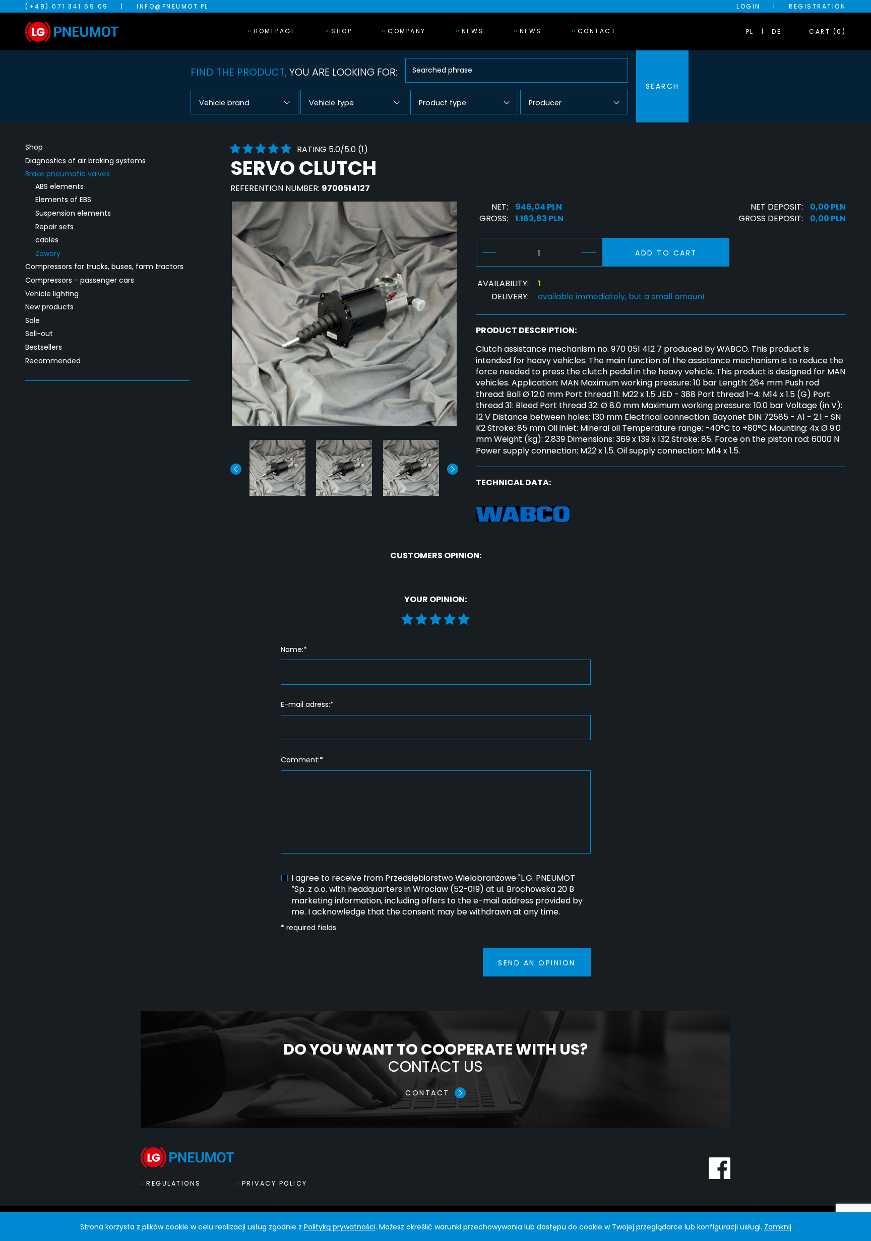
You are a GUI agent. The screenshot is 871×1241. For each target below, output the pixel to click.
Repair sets (54, 227)
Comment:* (302, 760)
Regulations (173, 1183)
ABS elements (59, 186)
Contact (597, 31)
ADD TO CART (666, 253)
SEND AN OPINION (537, 963)
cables (46, 240)
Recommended (53, 361)
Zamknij (777, 1227)
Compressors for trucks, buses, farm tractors (104, 267)
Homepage (274, 31)
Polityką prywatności (340, 1227)
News (473, 31)
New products (49, 307)
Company (407, 31)
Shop (341, 31)
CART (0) (827, 31)
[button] (452, 469)
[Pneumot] (71, 32)
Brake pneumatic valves (67, 174)
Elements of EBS (63, 200)
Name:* (294, 650)
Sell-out (39, 334)
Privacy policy (274, 1183)
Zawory (47, 253)
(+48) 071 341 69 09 (66, 6)
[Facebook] (719, 1168)
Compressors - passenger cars (79, 280)
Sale (32, 320)
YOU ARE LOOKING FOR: (294, 72)
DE (776, 31)
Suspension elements (73, 213)
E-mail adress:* (307, 704)
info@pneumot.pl (173, 6)
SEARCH (662, 86)
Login (748, 6)
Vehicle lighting (52, 294)
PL (750, 31)
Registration (817, 6)
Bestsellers (43, 347)
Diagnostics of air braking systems (85, 161)
